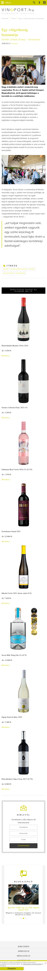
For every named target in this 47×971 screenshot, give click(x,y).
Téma (13, 18)
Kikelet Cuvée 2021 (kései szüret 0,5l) (17, 593)
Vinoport (14, 43)
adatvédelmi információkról (32, 964)
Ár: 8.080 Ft (6, 784)
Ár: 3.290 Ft (6, 412)
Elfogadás (12, 969)
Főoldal (5, 18)
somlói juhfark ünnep (18, 269)
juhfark (32, 269)
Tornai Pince (20, 273)
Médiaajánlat (23, 956)
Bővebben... (6, 355)
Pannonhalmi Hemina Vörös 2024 (15, 345)
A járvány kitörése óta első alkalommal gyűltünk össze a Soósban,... (23, 911)
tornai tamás (8, 273)
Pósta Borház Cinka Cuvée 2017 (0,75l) (17, 779)
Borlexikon (23, 946)
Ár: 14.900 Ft (7, 660)
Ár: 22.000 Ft (7, 536)
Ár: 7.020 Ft (6, 598)
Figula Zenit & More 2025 (12, 717)
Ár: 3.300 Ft (6, 722)
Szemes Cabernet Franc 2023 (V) (15, 407)
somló (5, 269)
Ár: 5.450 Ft (6, 350)
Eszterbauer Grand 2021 (11, 531)
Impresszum (23, 951)
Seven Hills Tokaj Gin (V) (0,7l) (14, 655)
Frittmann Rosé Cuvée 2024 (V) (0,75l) (17, 469)
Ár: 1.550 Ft (6, 474)
